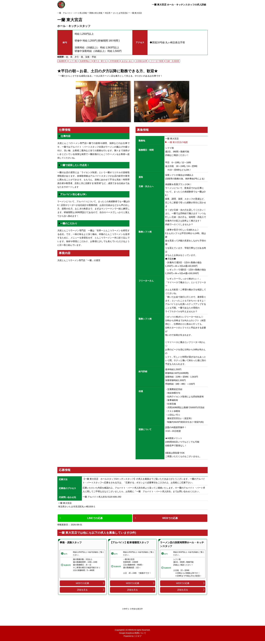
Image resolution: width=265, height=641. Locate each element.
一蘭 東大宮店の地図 (178, 142)
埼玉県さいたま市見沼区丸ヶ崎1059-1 (77, 506)
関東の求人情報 (95, 13)
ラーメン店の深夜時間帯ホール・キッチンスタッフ (182, 544)
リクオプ (137, 636)
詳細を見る (82, 590)
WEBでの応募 (82, 583)
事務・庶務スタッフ (71, 542)
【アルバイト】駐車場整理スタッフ (129, 542)
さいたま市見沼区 (120, 13)
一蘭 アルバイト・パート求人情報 (72, 13)
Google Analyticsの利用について (132, 633)
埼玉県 (107, 13)
